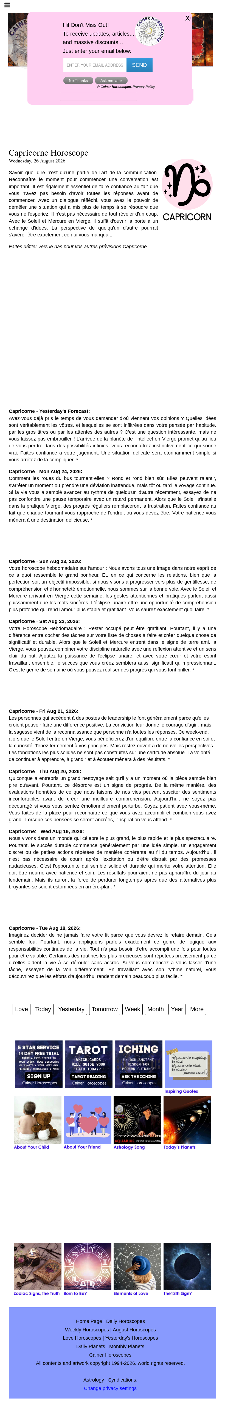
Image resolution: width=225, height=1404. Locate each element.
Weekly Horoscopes (87, 1329)
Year (177, 1009)
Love (21, 1009)
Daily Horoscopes (125, 1321)
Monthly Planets (126, 1346)
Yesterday (71, 1009)
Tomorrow (105, 1009)
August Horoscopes (134, 1329)
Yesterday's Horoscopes (131, 1338)
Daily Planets (90, 1346)
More (197, 1009)
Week (132, 1009)
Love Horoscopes (82, 1338)
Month (155, 1009)
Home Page (89, 1321)
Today (43, 1009)
